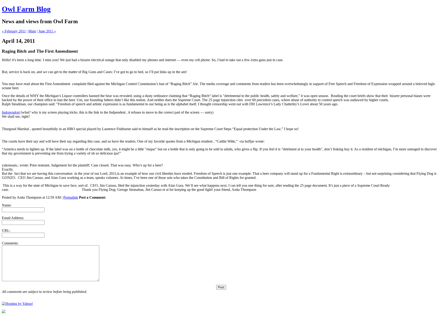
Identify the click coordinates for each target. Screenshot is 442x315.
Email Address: (13, 218)
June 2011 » (47, 31)
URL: (6, 230)
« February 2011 (14, 31)
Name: (7, 205)
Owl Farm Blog (26, 9)
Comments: (10, 243)
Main (32, 31)
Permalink (70, 197)
